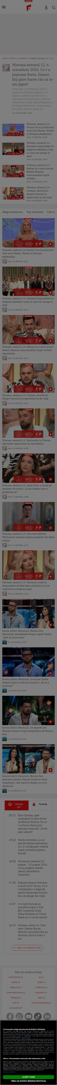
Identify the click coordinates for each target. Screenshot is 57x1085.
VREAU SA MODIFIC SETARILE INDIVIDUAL (28, 1081)
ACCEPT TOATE (28, 1077)
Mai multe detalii (26, 1037)
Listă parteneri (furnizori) (9, 1072)
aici (46, 1047)
